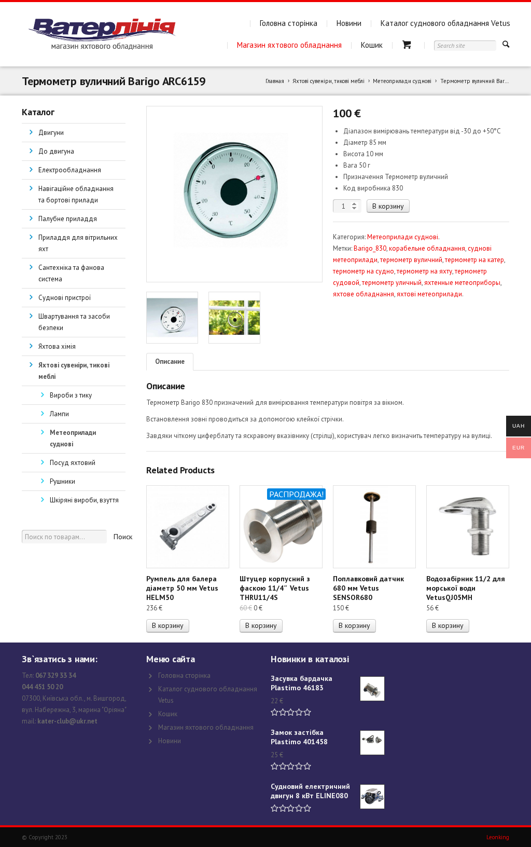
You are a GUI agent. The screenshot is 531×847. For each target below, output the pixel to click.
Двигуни (51, 132)
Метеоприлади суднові (402, 81)
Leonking (497, 837)
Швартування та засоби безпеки (74, 322)
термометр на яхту (424, 271)
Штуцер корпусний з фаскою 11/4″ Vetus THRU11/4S (275, 588)
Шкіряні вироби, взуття (84, 500)
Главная (275, 81)
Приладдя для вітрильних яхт (78, 243)
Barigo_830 (370, 248)
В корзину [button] (168, 625)
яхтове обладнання (363, 294)
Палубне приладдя (67, 218)
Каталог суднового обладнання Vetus (445, 23)
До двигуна (56, 151)
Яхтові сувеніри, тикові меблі (328, 81)
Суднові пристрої (64, 297)
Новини (349, 23)
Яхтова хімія (57, 346)
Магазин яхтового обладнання (289, 45)
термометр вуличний (411, 259)
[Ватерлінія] (102, 34)
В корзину (388, 206)
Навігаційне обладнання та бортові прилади (76, 194)
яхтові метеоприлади (429, 294)
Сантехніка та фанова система (71, 273)
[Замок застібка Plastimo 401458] (372, 742)
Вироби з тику (71, 395)
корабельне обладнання (427, 248)
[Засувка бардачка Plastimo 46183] (372, 688)
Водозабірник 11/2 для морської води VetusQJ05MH (465, 588)
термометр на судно (363, 271)
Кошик (372, 45)
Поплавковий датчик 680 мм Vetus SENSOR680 (368, 588)
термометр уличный (392, 282)
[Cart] (408, 45)
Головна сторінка (288, 23)
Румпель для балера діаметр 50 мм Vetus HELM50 (182, 588)
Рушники (62, 481)
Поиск (123, 536)
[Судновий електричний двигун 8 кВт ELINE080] (372, 796)
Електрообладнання (69, 170)
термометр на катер (474, 259)
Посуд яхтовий (72, 462)
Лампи (59, 413)
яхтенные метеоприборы (462, 282)
